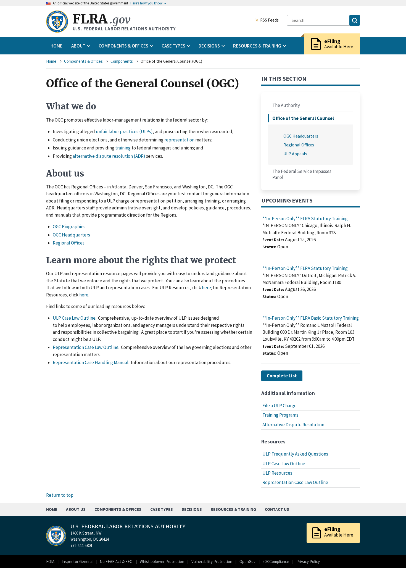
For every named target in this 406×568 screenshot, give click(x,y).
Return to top (59, 495)
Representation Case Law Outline (85, 347)
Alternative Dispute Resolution (293, 425)
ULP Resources (277, 473)
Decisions (192, 509)
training (123, 148)
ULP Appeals (295, 153)
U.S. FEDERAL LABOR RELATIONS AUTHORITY (128, 527)
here (206, 288)
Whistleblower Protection (162, 561)
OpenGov (247, 561)
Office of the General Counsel (303, 118)
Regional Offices (69, 243)
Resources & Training (233, 509)
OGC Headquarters (71, 235)
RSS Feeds (269, 20)
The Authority (286, 105)
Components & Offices (83, 61)
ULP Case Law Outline (74, 318)
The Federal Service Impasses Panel (301, 174)
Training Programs (280, 415)
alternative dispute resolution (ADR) (109, 156)
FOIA (50, 561)
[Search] (354, 20)
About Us (76, 509)
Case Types (161, 509)
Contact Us (277, 509)
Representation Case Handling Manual (90, 362)
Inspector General (77, 561)
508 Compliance (276, 561)
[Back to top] (392, 554)
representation (179, 140)
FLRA (101, 19)
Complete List (282, 376)
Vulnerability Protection (211, 561)
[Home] (57, 21)
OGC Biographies (69, 226)
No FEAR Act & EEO (116, 561)
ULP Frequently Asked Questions (295, 454)
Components (121, 61)
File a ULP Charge (279, 406)
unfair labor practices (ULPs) (124, 131)
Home (56, 46)
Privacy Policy (308, 561)
